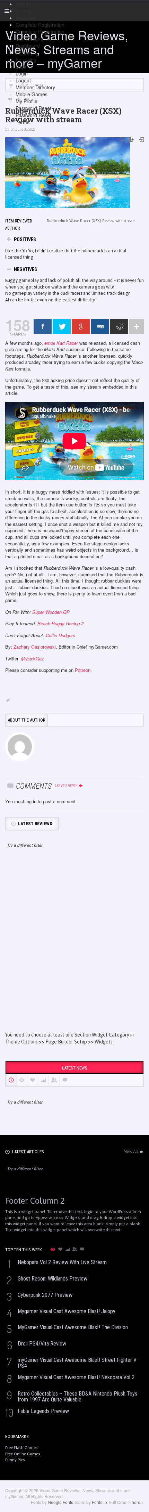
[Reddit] (119, 326)
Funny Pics (15, 1459)
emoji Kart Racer (61, 343)
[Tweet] (62, 326)
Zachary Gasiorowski (35, 646)
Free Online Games (22, 1454)
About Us (26, 3)
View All (131, 1151)
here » (138, 1502)
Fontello (99, 1502)
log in (31, 801)
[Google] (81, 326)
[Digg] (100, 326)
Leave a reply (66, 785)
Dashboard (28, 45)
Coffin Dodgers (60, 635)
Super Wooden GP (51, 612)
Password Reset (33, 108)
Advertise (26, 17)
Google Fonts (60, 1502)
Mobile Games (31, 94)
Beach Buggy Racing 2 (60, 623)
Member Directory (35, 87)
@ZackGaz (32, 658)
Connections (29, 38)
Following (26, 59)
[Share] (43, 326)
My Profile (26, 101)
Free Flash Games (21, 1447)
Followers (26, 52)
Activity (23, 10)
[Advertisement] (74, 946)
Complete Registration (40, 24)
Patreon (82, 670)
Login (22, 66)
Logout (23, 80)
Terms (22, 122)
